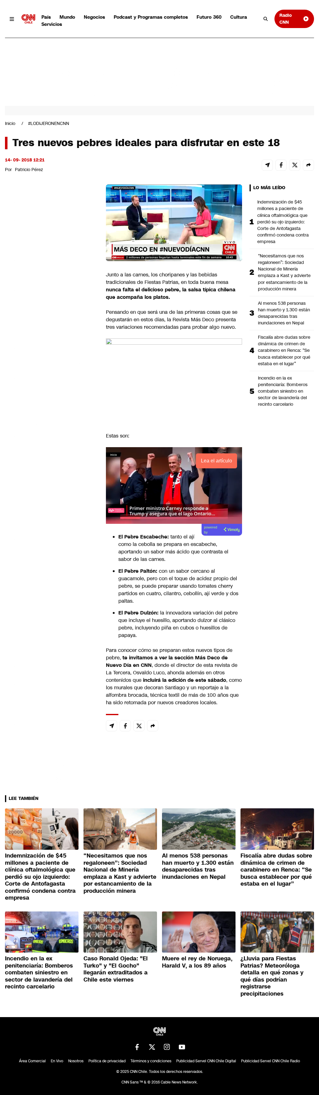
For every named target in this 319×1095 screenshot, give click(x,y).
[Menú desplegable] (12, 19)
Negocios (94, 17)
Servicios (51, 24)
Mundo (67, 17)
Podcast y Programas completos (151, 17)
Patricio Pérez (29, 169)
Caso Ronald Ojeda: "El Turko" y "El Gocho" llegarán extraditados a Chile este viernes (115, 969)
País (46, 17)
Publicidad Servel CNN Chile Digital (206, 1061)
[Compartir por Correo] (267, 165)
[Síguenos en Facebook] (137, 1047)
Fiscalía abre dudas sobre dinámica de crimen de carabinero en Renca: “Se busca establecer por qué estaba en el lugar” (284, 350)
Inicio (10, 123)
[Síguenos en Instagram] (167, 1047)
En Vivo (57, 1061)
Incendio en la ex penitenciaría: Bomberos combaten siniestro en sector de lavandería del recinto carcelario (282, 391)
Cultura (238, 17)
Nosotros (75, 1061)
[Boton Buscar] (265, 19)
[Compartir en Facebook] (281, 165)
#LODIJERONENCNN (48, 123)
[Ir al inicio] (28, 19)
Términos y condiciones (151, 1061)
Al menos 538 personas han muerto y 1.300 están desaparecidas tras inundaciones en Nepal (284, 313)
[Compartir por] (308, 165)
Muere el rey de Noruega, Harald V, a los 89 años (197, 962)
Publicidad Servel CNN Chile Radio (270, 1061)
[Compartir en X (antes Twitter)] (294, 165)
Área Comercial (32, 1061)
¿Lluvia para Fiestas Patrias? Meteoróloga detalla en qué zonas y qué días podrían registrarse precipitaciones (271, 976)
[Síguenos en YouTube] (182, 1047)
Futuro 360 (209, 17)
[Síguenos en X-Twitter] (152, 1047)
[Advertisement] (51, 541)
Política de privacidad (107, 1061)
